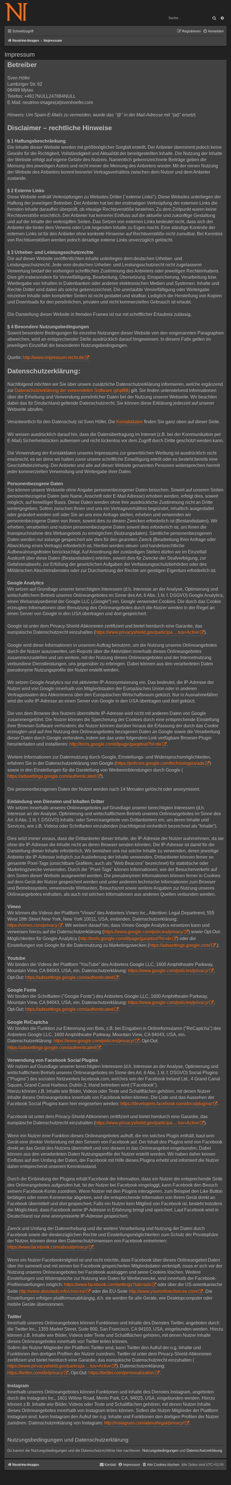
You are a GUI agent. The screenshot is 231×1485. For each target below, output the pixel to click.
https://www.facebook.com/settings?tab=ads (107, 1284)
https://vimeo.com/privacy (32, 925)
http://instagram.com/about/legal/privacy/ (144, 1422)
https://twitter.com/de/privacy (35, 1372)
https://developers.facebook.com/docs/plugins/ (166, 1103)
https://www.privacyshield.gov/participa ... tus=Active (147, 632)
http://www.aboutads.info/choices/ (52, 1291)
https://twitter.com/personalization (121, 1372)
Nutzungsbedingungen (160, 1451)
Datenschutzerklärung (204, 1451)
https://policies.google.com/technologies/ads (160, 763)
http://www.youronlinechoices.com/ (163, 1291)
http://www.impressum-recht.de (53, 357)
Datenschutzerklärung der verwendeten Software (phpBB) (72, 390)
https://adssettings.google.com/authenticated (51, 776)
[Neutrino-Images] (19, 12)
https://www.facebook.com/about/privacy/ (47, 1247)
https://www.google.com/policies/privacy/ (168, 970)
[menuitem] (213, 31)
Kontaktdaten (129, 421)
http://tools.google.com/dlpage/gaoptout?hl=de (115, 744)
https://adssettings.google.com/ (179, 945)
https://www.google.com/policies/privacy (143, 931)
